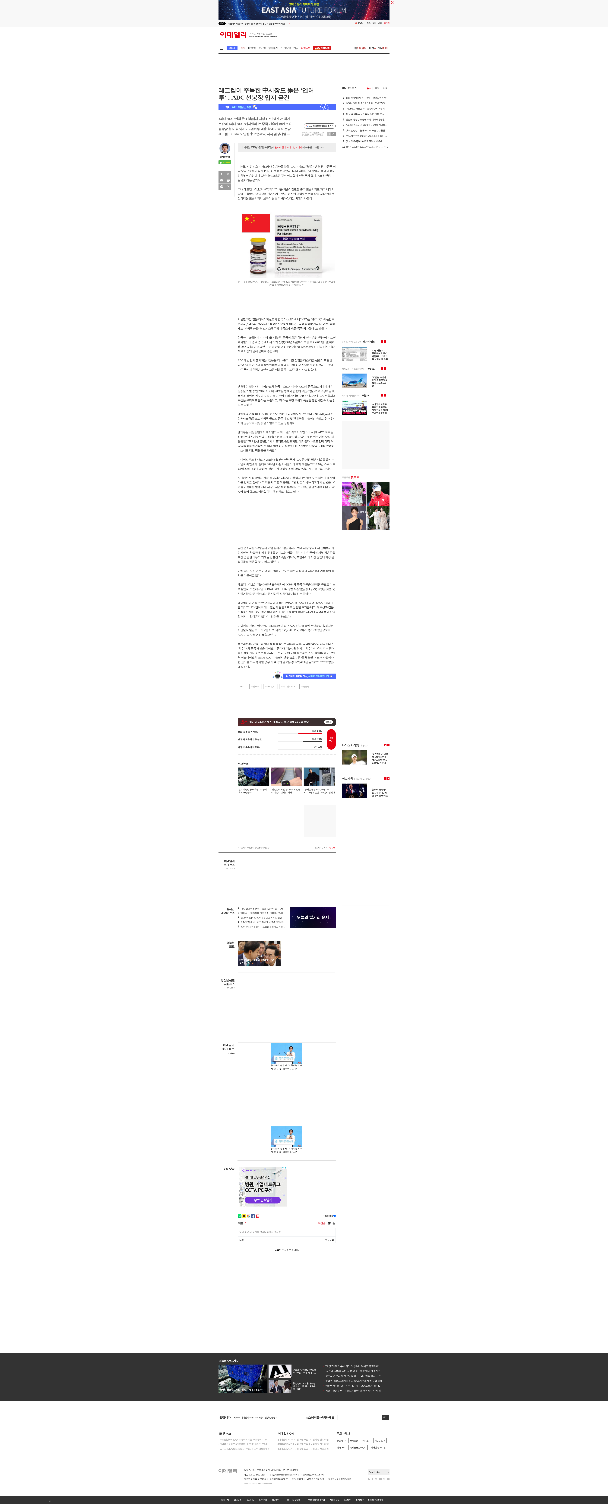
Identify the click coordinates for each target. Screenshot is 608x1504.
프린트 (228, 180)
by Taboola (230, 869)
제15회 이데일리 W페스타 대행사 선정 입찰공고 (255, 1417)
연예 (385, 88)
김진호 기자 (225, 157)
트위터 (228, 174)
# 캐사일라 (270, 686)
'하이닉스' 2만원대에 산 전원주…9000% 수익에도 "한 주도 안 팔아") (269, 913)
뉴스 (369, 88)
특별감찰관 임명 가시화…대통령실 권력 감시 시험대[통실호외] (356, 1390)
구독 (368, 23)
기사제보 (360, 1500)
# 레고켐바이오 (288, 686)
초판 (380, 23)
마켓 (372, 48)
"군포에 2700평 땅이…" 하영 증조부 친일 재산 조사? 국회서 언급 (357, 1371)
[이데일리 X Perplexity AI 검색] (277, 107)
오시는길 (250, 1500)
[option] (278, 23)
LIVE (222, 23)
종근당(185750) (271, 625)
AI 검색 (232, 48)
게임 (295, 48)
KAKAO (221, 187)
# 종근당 (305, 686)
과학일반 (305, 48)
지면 (374, 23)
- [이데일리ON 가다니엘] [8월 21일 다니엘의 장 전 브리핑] (303, 1439)
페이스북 (221, 174)
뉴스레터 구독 (319, 848)
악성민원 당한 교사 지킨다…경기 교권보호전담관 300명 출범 (356, 1385)
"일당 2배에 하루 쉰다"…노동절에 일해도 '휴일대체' (351, 1366)
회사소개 (225, 1500)
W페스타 (366, 1440)
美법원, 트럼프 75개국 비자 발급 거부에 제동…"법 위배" (353, 1380)
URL (228, 187)
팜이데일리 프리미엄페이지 (288, 147)
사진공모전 (380, 1440)
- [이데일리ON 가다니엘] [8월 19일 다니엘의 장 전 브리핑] (303, 1449)
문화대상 (341, 1440)
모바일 (262, 48)
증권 (377, 88)
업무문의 (263, 1500)
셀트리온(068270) (248, 643)
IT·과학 (252, 48)
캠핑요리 (341, 1447)
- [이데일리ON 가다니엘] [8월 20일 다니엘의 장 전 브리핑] (303, 1444)
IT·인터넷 (286, 48)
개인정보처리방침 (375, 1500)
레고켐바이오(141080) (256, 189)
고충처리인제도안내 (316, 1500)
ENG (360, 23)
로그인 (387, 23)
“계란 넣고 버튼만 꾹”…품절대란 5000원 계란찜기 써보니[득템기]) (269, 908)
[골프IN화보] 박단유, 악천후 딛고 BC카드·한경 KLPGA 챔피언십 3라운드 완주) (274, 917)
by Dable (230, 988)
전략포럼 (354, 1440)
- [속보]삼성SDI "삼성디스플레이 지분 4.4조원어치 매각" (243, 1439)
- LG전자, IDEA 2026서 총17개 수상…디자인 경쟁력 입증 (243, 1449)
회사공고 (237, 1500)
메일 (221, 180)
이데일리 (248, 35)
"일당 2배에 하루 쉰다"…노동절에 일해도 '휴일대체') (263, 926)
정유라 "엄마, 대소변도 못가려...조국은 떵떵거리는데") (263, 922)
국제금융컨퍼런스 (358, 1447)
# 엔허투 (255, 686)
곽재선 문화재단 (378, 1447)
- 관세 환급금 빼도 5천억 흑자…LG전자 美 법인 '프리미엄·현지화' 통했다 (245, 1444)
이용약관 (275, 1500)
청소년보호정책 (293, 1500)
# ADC (242, 686)
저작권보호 (334, 1500)
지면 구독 (331, 848)
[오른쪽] (278, 942)
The (383, 48)
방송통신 (273, 48)
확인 (385, 1417)
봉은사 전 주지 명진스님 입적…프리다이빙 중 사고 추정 (353, 1376)
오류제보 (347, 1500)
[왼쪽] (275, 942)
